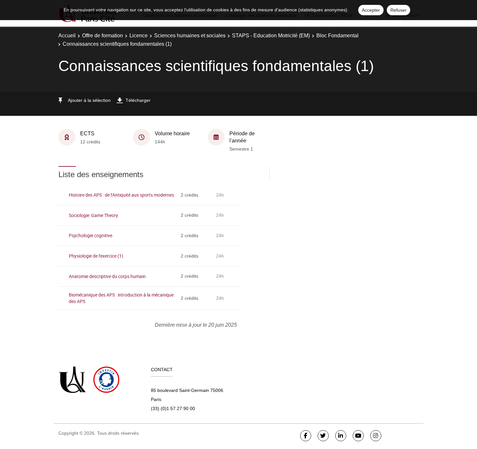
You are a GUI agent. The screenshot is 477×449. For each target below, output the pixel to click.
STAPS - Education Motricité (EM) (271, 35)
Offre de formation (102, 35)
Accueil (67, 35)
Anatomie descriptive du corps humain (107, 276)
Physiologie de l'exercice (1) (96, 256)
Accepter (371, 10)
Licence (138, 35)
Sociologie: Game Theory (93, 215)
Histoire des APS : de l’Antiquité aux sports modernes (121, 195)
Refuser (398, 10)
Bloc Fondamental (337, 35)
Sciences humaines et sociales (190, 35)
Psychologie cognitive (90, 235)
